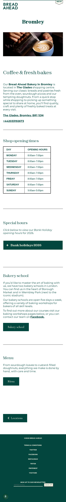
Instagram (33, 459)
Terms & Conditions (33, 445)
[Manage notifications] (5, 496)
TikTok (33, 464)
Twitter (33, 450)
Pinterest (33, 468)
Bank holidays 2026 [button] (26, 245)
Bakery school (16, 327)
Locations (17, 418)
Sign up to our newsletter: (33, 482)
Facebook (33, 454)
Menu (59, 1)
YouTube (33, 473)
